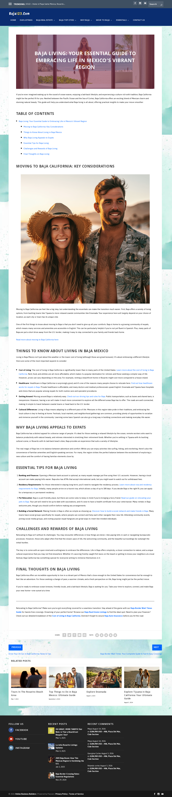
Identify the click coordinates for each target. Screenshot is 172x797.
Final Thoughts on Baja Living (36, 154)
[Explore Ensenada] (104, 677)
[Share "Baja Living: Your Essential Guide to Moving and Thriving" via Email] (79, 635)
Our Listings (26, 20)
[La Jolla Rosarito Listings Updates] (51, 746)
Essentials (121, 20)
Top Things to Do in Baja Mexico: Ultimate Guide (63, 694)
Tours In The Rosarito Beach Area (27, 694)
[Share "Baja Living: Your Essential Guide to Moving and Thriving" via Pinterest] (74, 635)
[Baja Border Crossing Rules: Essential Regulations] (51, 775)
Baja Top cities (66, 20)
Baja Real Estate (44, 20)
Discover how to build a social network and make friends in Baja (120, 511)
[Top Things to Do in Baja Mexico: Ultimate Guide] (66, 677)
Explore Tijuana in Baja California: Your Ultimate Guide (138, 695)
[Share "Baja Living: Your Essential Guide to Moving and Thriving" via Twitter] (69, 635)
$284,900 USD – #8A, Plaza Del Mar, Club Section (104, 733)
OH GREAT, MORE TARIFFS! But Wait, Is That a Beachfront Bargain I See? (69, 732)
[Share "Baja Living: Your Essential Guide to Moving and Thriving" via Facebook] (64, 635)
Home (13, 20)
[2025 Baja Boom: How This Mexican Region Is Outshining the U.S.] (51, 759)
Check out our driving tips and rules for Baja (86, 396)
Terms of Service (76, 794)
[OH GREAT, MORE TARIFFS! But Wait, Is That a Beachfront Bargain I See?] (51, 730)
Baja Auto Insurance (114, 616)
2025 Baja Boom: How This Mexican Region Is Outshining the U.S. (70, 760)
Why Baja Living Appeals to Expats (39, 138)
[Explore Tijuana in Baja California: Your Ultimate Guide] (141, 677)
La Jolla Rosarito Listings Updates (66, 746)
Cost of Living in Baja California (66, 616)
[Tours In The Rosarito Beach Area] (28, 677)
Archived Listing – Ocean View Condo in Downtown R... (48, 4)
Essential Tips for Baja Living (36, 143)
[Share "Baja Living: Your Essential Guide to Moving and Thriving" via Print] (84, 635)
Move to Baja (103, 20)
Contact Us (139, 20)
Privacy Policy (61, 794)
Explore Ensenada (96, 692)
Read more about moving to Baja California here (37, 340)
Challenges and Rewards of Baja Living (40, 148)
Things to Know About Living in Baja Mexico (43, 132)
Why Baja (85, 20)
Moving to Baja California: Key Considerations (43, 127)
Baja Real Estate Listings (95, 612)
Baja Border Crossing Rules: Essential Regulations (67, 775)
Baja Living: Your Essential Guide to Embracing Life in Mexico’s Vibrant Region (53, 121)
